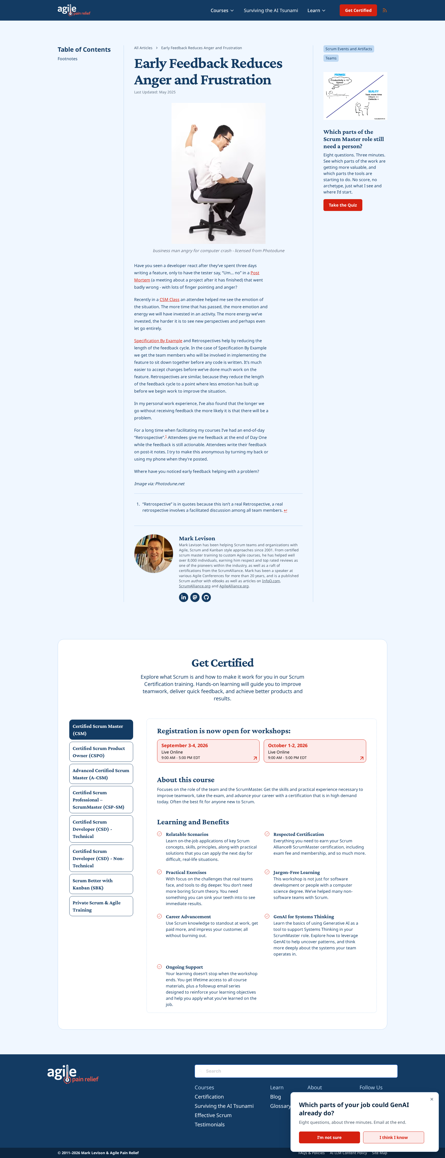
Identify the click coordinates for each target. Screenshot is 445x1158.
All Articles (143, 47)
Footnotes (68, 58)
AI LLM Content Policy (348, 1152)
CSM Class (169, 299)
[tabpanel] (261, 866)
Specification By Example (158, 340)
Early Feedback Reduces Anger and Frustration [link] (201, 47)
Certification (209, 1096)
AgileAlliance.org (234, 586)
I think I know (394, 1137)
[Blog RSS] (384, 10)
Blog (275, 1096)
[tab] (101, 730)
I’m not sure (329, 1137)
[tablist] (101, 818)
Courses (219, 10)
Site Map (379, 1152)
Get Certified (358, 10)
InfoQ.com (271, 580)
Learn (313, 10)
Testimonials (210, 1124)
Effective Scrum (213, 1115)
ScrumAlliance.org (195, 586)
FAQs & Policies (311, 1152)
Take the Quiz (343, 205)
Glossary (280, 1105)
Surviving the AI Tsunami (271, 10)
